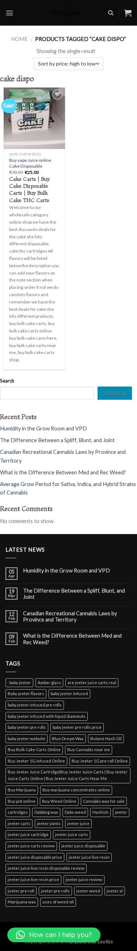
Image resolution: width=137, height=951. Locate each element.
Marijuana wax (22, 901)
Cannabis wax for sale (104, 801)
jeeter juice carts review (31, 845)
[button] (53, 935)
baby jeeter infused (69, 693)
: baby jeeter (19, 682)
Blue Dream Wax (68, 738)
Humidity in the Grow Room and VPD (43, 428)
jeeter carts (19, 823)
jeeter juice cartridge (28, 834)
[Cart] (128, 13)
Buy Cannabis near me (88, 749)
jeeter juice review (84, 879)
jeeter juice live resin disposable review (46, 868)
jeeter (121, 812)
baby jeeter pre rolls (27, 727)
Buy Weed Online (59, 801)
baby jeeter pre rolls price (77, 727)
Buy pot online (21, 801)
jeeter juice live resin (89, 857)
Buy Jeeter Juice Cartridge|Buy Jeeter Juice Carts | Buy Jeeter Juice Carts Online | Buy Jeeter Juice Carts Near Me (68, 775)
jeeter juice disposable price (35, 857)
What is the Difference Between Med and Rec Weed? (63, 472)
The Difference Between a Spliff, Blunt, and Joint (57, 440)
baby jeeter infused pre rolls (35, 704)
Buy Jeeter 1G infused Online (36, 760)
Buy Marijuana (22, 789)
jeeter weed (88, 890)
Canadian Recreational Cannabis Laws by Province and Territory (70, 616)
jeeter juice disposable (83, 845)
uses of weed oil (58, 901)
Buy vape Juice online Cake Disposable (30, 163)
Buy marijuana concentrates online (76, 789)
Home (19, 39)
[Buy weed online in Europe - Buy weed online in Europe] (66, 13)
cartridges (18, 812)
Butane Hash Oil (106, 738)
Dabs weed (75, 812)
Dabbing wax (46, 812)
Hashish (100, 812)
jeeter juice (78, 823)
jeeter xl (115, 890)
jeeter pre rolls (55, 890)
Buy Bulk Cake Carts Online (34, 749)
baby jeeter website (26, 738)
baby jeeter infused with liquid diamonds (46, 716)
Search (7, 381)
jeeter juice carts (71, 834)
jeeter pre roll (21, 890)
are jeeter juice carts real (92, 682)
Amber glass (49, 682)
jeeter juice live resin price (33, 879)
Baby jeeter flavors (26, 693)
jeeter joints (49, 823)
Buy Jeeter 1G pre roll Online (100, 760)
